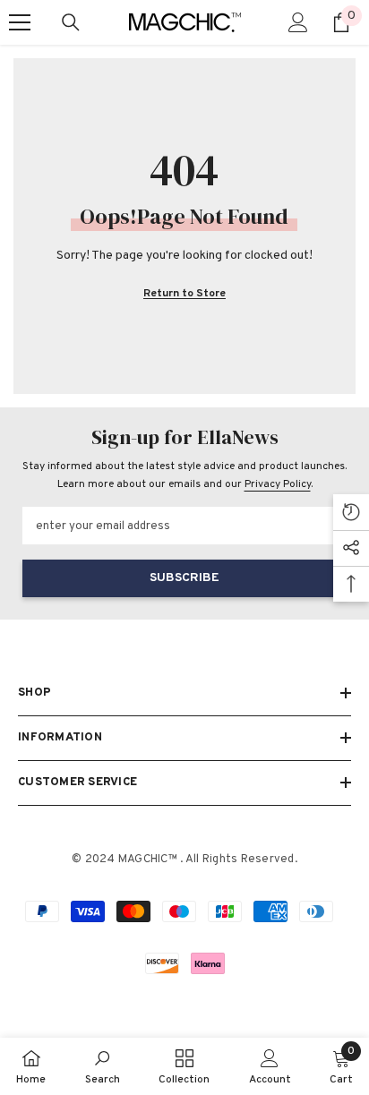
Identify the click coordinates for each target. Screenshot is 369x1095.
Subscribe (184, 578)
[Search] (71, 22)
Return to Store (184, 294)
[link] (102, 1066)
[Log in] (298, 22)
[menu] (19, 22)
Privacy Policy (278, 484)
